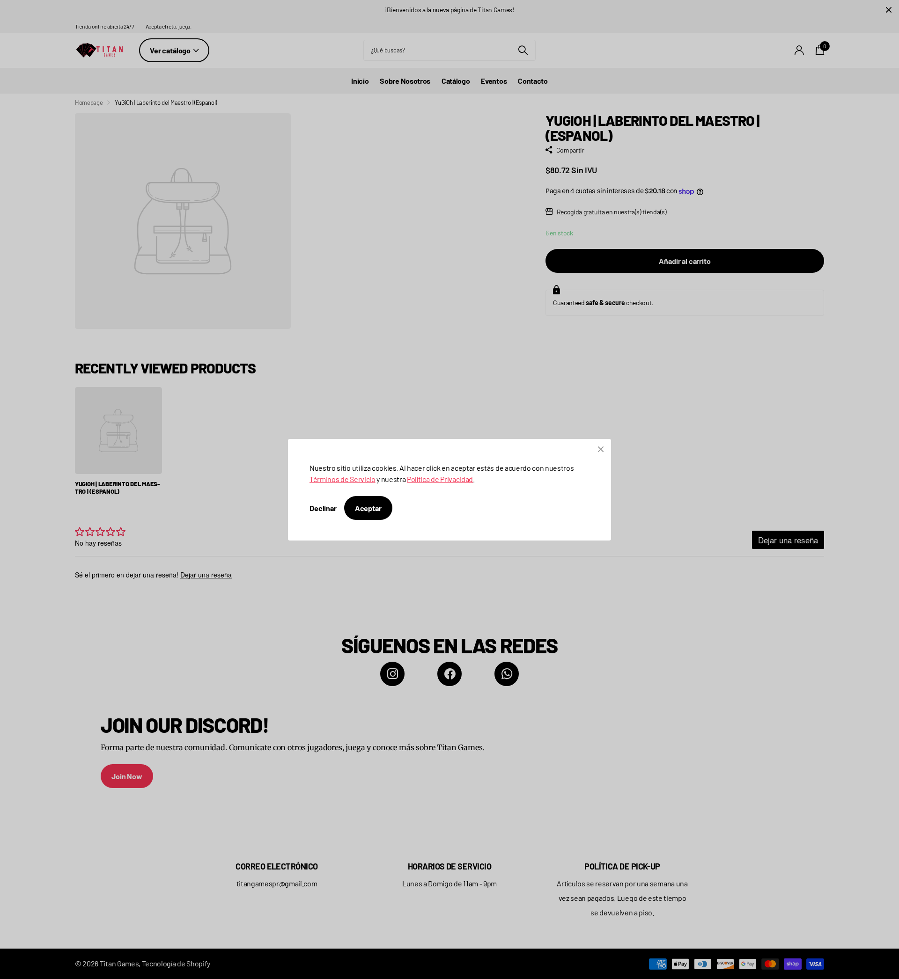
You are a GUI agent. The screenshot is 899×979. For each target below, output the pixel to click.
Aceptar (368, 508)
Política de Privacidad (440, 479)
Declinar (323, 508)
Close (600, 449)
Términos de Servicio (342, 479)
